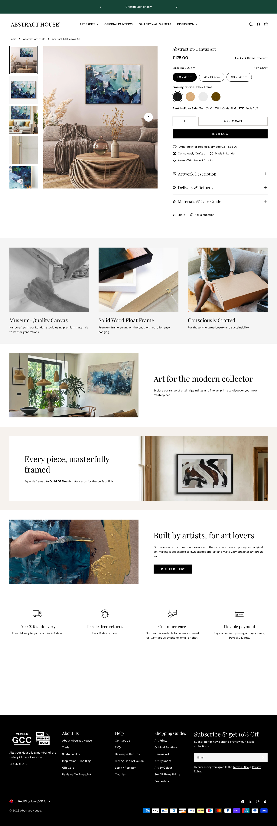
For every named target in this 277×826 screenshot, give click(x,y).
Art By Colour (163, 768)
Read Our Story (173, 569)
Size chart (261, 68)
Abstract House (30, 810)
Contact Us (122, 740)
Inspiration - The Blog (76, 761)
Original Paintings (166, 747)
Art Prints (161, 740)
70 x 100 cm (212, 77)
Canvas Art (162, 754)
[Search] (251, 24)
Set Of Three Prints (167, 774)
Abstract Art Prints (34, 39)
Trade (66, 747)
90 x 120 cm (239, 77)
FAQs (118, 747)
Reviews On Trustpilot (76, 774)
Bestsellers (162, 781)
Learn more (18, 764)
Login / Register (125, 768)
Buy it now (220, 134)
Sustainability (71, 754)
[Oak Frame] (190, 97)
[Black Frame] (177, 97)
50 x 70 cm (184, 77)
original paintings (192, 390)
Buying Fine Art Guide (129, 761)
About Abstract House (77, 740)
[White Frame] (203, 97)
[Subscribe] (263, 757)
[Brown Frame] (216, 97)
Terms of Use (241, 767)
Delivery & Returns (127, 754)
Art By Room (163, 761)
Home (12, 39)
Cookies (120, 774)
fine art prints (219, 390)
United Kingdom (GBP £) (31, 801)
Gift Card (68, 768)
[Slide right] (148, 117)
